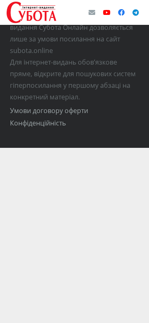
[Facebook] (121, 12)
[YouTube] (106, 12)
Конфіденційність (38, 123)
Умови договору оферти (49, 110)
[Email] (92, 12)
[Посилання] (31, 12)
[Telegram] (135, 12)
